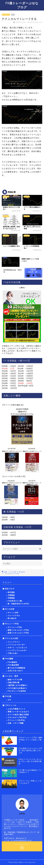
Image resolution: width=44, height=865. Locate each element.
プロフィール (10, 705)
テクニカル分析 (11, 638)
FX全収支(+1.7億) (15, 601)
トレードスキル (14, 615)
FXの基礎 (9, 659)
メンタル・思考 (11, 676)
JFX (9, 700)
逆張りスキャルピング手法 (18, 633)
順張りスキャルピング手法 (18, 630)
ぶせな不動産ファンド (16, 709)
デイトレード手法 (15, 627)
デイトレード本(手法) (16, 720)
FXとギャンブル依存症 (17, 691)
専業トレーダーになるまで (18, 712)
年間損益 (11, 598)
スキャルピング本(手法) (17, 717)
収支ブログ (9, 589)
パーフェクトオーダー (16, 645)
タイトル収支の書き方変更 (18, 714)
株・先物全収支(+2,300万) (18, 604)
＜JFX (21, 288)
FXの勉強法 (12, 662)
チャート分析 (13, 612)
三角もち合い (13, 653)
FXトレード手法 (12, 624)
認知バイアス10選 (15, 679)
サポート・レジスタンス (17, 647)
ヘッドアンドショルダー (17, 650)
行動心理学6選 (13, 682)
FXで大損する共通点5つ (17, 688)
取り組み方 (6, 14)
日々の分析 (13, 572)
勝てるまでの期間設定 (16, 668)
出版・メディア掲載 (16, 723)
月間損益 (11, 595)
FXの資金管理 (13, 665)
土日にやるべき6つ (15, 671)
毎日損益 (11, 592)
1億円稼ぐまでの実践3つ (17, 685)
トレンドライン (14, 642)
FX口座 (8, 696)
